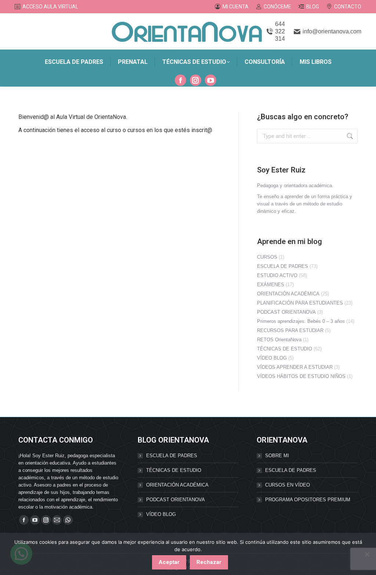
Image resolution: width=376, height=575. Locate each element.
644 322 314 (280, 31)
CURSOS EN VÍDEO (287, 485)
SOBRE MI (277, 455)
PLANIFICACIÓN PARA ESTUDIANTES (300, 303)
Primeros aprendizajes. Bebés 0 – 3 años (301, 321)
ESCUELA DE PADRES (282, 266)
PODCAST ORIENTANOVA (286, 312)
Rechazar (208, 562)
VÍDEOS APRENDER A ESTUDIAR (295, 367)
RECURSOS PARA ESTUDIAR (290, 330)
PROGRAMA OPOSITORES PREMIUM (307, 499)
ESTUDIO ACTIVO (277, 275)
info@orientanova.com (332, 31)
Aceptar (169, 562)
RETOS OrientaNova (279, 339)
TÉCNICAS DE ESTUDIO (284, 349)
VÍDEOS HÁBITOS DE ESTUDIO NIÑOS (301, 376)
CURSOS (267, 257)
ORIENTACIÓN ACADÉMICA (288, 293)
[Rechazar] (366, 554)
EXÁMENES (270, 284)
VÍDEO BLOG (272, 358)
